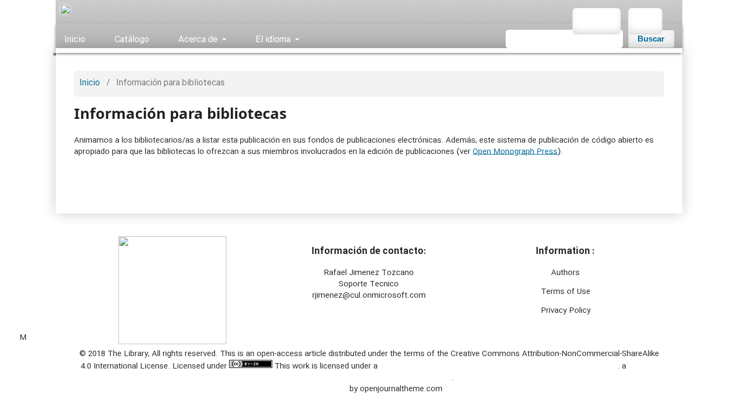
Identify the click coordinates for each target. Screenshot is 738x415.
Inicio (74, 39)
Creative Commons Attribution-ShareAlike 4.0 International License (499, 366)
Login (645, 25)
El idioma (272, 39)
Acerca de (198, 39)
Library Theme (323, 389)
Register (595, 25)
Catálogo (130, 39)
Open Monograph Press (515, 151)
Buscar (651, 39)
